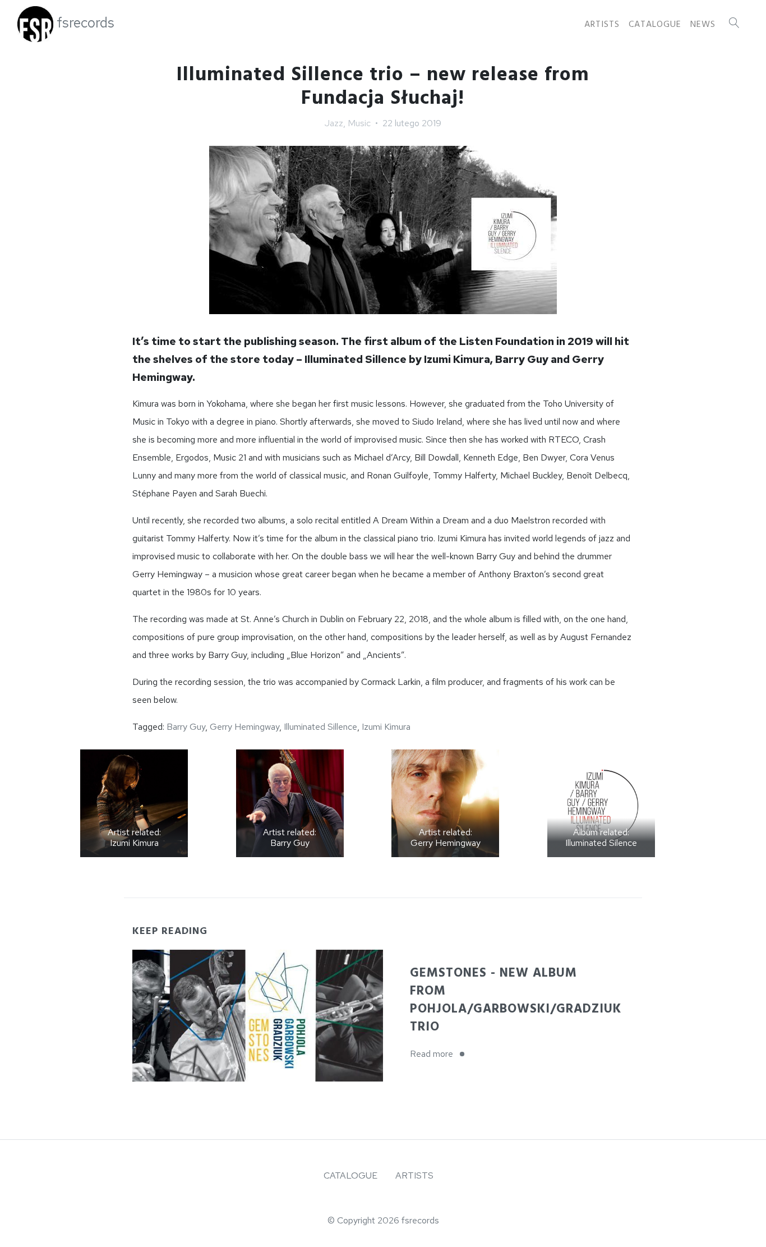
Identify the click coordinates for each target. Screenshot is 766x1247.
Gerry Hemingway (244, 727)
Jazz (334, 123)
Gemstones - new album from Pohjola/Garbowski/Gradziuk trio (515, 1000)
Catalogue (655, 24)
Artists (602, 24)
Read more (440, 1054)
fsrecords (85, 22)
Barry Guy (186, 727)
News (703, 24)
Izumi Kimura (386, 727)
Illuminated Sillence (320, 727)
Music (359, 123)
